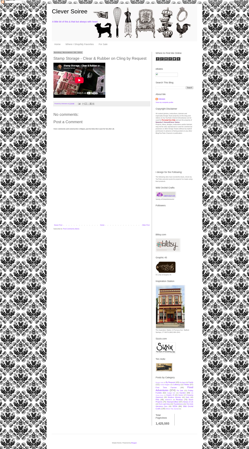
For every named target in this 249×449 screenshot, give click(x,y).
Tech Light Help (164, 404)
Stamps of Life (188, 402)
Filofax (186, 384)
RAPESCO (168, 399)
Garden (182, 393)
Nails (187, 397)
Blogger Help (159, 382)
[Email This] (83, 103)
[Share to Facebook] (90, 103)
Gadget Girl (171, 393)
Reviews (179, 400)
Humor (180, 395)
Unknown (161, 99)
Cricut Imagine (165, 384)
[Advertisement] (101, 204)
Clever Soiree (69, 11)
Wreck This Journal (172, 409)
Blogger (134, 443)
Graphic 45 (170, 395)
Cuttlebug (176, 385)
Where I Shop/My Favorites (79, 44)
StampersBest (172, 402)
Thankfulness (178, 404)
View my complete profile (164, 102)
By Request (170, 382)
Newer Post (58, 225)
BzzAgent (183, 382)
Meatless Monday (174, 397)
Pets (157, 400)
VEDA (174, 406)
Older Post (146, 225)
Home (57, 44)
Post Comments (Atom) (71, 229)
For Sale (103, 44)
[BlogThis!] (86, 103)
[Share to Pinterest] (93, 103)
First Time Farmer (166, 387)
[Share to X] (88, 103)
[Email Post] (79, 103)
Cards (190, 382)
